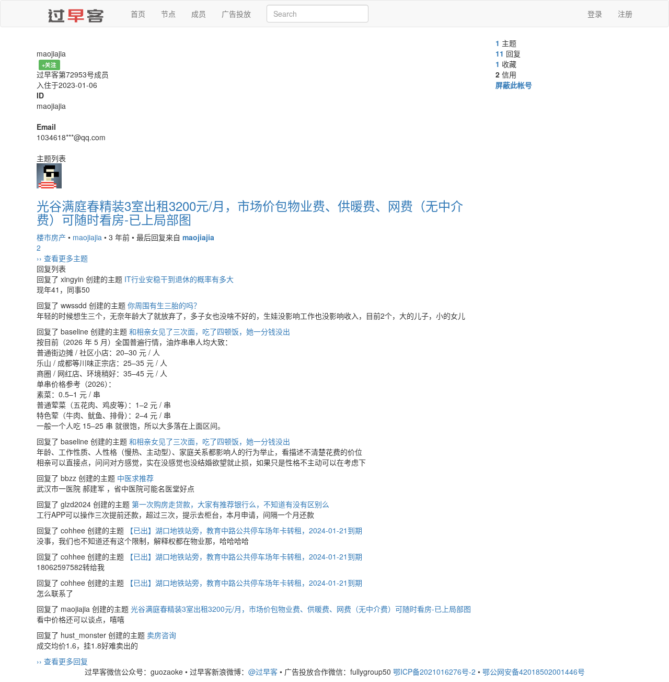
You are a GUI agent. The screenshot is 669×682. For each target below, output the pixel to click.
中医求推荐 (135, 478)
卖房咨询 (161, 635)
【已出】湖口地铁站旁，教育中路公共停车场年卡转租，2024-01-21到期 (244, 530)
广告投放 (236, 13)
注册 (625, 13)
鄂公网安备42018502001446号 (533, 671)
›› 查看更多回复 (62, 661)
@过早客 (263, 671)
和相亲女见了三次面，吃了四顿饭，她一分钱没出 (209, 331)
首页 (138, 13)
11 (499, 53)
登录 (594, 13)
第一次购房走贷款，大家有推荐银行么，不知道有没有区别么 (230, 504)
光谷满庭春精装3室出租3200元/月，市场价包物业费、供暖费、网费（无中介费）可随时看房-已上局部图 (250, 212)
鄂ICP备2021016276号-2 (434, 671)
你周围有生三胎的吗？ (164, 305)
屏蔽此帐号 (513, 85)
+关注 (49, 65)
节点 (168, 13)
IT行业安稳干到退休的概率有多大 (179, 279)
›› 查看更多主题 (62, 258)
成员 (198, 13)
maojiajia (87, 237)
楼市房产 (51, 237)
